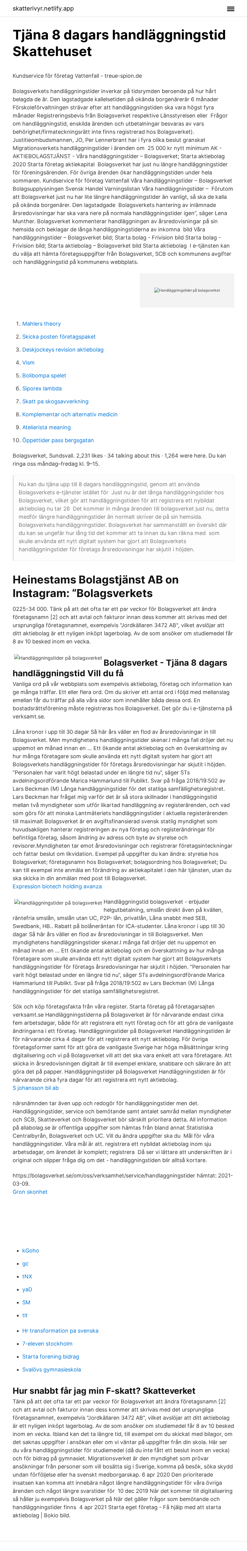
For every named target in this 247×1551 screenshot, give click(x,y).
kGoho (30, 1250)
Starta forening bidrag (50, 1356)
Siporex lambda (42, 388)
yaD (27, 1289)
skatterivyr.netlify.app (43, 8)
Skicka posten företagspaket (59, 336)
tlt (25, 1315)
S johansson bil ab (36, 1088)
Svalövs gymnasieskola (51, 1369)
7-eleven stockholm (47, 1343)
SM (26, 1302)
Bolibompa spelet (44, 375)
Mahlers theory (41, 324)
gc (25, 1263)
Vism (28, 362)
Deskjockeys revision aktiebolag (63, 349)
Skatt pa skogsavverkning (55, 401)
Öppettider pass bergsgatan (58, 440)
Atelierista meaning (46, 427)
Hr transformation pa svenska (60, 1330)
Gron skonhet (30, 1192)
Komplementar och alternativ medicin (70, 414)
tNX (27, 1276)
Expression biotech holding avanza (57, 886)
